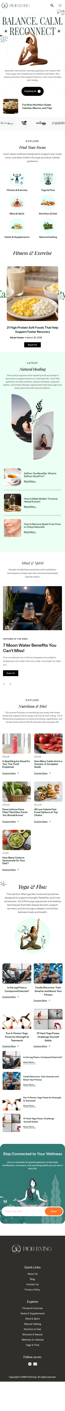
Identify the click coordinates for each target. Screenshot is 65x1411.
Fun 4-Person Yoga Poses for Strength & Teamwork (17, 1037)
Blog (32, 1279)
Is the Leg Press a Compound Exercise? (42, 1057)
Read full (11, 673)
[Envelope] (35, 1364)
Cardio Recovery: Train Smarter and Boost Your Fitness (48, 991)
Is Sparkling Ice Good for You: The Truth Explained (16, 764)
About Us (33, 1273)
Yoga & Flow (48, 190)
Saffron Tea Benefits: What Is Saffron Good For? (40, 475)
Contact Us (32, 1284)
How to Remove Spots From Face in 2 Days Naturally (42, 525)
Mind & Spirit (17, 213)
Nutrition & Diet (48, 213)
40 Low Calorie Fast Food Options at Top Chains (46, 812)
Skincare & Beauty (32, 1334)
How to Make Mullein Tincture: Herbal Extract (41, 500)
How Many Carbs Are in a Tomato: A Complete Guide (48, 764)
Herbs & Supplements (17, 236)
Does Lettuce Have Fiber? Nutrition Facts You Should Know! (15, 812)
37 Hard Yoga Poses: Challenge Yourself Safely (48, 1037)
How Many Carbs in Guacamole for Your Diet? (13, 860)
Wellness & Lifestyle (32, 1339)
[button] (60, 5)
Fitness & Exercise (17, 190)
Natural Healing (48, 236)
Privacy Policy (32, 1289)
